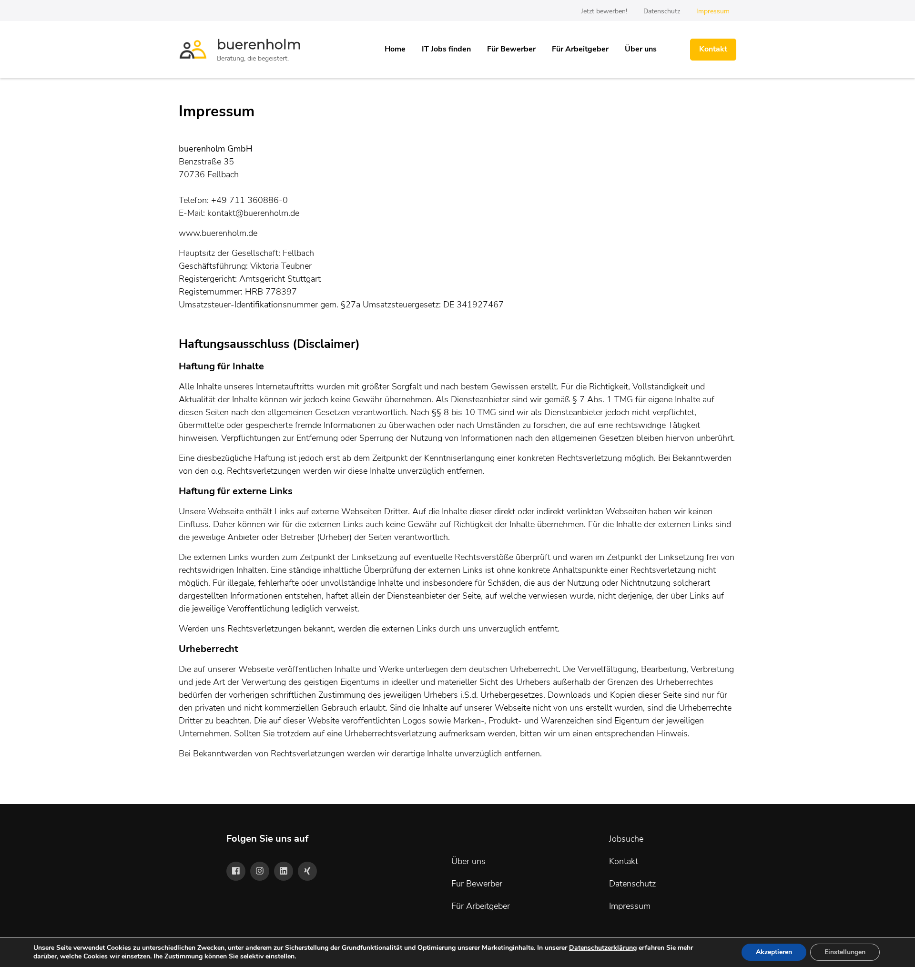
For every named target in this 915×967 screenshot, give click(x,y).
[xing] (307, 871)
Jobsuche (626, 839)
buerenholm (259, 44)
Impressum (713, 11)
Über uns (641, 49)
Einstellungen (844, 952)
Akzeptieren (774, 952)
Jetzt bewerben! (604, 11)
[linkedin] (283, 871)
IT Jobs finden (446, 49)
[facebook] (235, 871)
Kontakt (713, 49)
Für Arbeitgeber (580, 49)
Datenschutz (661, 11)
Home (395, 49)
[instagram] (259, 871)
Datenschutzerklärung (603, 947)
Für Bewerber (511, 49)
